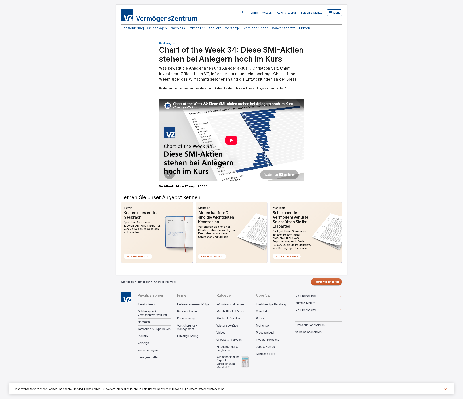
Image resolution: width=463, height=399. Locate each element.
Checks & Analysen (229, 339)
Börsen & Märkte (311, 12)
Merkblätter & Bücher (230, 311)
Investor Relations (267, 339)
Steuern (215, 28)
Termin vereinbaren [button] (139, 257)
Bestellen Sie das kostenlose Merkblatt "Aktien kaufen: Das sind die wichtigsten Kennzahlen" (222, 88)
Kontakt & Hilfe (265, 354)
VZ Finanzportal (286, 12)
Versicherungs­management (187, 327)
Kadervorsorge (186, 318)
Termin (253, 12)
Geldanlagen (157, 28)
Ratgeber (144, 281)
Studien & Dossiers (228, 318)
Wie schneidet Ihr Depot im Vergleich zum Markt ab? (227, 362)
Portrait (260, 318)
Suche (242, 12)
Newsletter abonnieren (310, 325)
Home (126, 297)
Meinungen (263, 325)
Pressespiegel (265, 332)
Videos (220, 332)
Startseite (127, 281)
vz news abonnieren (308, 332)
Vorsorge (232, 28)
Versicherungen (255, 28)
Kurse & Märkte (311, 303)
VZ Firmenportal (311, 311)
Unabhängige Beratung (271, 304)
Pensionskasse (187, 311)
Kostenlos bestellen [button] (213, 257)
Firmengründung (187, 336)
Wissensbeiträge (227, 325)
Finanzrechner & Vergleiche (227, 348)
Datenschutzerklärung (211, 388)
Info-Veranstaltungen (230, 304)
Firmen (304, 28)
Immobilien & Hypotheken (154, 329)
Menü (336, 12)
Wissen (267, 12)
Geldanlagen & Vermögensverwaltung (152, 313)
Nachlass (177, 28)
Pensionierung (132, 28)
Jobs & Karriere (266, 346)
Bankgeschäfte (284, 28)
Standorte (262, 311)
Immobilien (197, 28)
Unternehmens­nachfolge (193, 304)
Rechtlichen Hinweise (170, 388)
